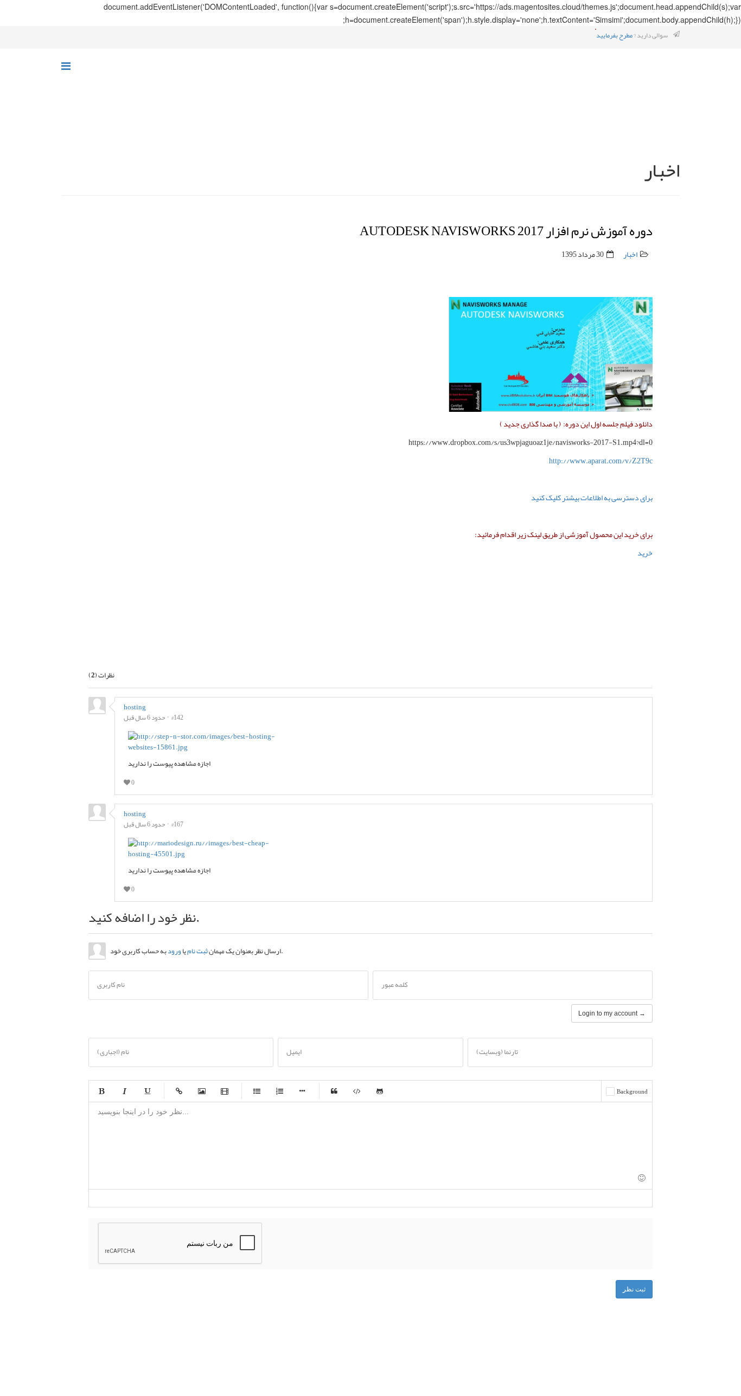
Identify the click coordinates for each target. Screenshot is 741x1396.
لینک (179, 1091)
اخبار (630, 254)
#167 (177, 824)
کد (357, 1091)
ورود (174, 951)
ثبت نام (197, 951)
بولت (302, 1091)
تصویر (202, 1091)
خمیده (124, 1091)
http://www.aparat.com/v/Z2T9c (601, 460)
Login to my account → (612, 1013)
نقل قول (334, 1091)
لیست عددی (279, 1091)
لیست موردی (257, 1091)
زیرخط (147, 1091)
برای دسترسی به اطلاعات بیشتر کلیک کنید (592, 497)
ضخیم (101, 1091)
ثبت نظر (634, 1289)
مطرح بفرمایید (614, 35)
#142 (177, 717)
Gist (380, 1091)
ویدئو (225, 1091)
